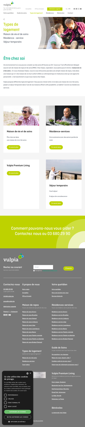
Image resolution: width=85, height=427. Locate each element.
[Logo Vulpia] (42, 4)
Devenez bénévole (57, 296)
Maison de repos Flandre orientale (32, 335)
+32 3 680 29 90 (11, 8)
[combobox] (27, 373)
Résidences (50, 13)
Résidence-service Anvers (59, 312)
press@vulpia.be (9, 301)
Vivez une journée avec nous (60, 293)
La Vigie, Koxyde (56, 396)
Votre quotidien (8, 13)
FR (69, 9)
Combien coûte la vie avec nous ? (61, 361)
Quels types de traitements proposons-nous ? (65, 365)
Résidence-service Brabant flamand (62, 339)
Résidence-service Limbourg (60, 318)
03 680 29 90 (8, 289)
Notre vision (25, 289)
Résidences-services (28, 361)
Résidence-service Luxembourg (61, 325)
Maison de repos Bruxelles (29, 315)
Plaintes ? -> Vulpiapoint (10, 312)
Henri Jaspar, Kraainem (59, 382)
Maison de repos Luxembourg (30, 329)
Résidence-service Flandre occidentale (63, 335)
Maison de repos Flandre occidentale (33, 339)
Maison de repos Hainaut (29, 318)
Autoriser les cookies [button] (17, 412)
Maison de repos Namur (29, 332)
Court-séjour (26, 365)
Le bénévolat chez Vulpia (59, 413)
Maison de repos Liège (28, 325)
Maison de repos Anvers (29, 312)
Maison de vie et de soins (29, 358)
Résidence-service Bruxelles (60, 315)
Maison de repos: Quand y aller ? (61, 358)
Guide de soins (22, 13)
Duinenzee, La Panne (58, 399)
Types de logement (36, 13)
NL (66, 9)
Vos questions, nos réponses (60, 354)
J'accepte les (46, 270)
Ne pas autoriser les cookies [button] (17, 417)
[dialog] (17, 398)
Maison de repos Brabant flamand (32, 342)
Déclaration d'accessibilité (36, 421)
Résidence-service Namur (59, 329)
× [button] (30, 373)
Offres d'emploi (39, 9)
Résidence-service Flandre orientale (62, 332)
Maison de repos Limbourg (30, 322)
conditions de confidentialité (49, 270)
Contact (70, 13)
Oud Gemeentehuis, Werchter (60, 389)
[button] (17, 421)
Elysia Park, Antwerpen (58, 392)
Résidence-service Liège (59, 322)
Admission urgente (54, 9)
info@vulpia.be (8, 296)
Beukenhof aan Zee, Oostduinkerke (62, 385)
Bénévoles (60, 13)
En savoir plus (22, 390)
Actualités (28, 9)
